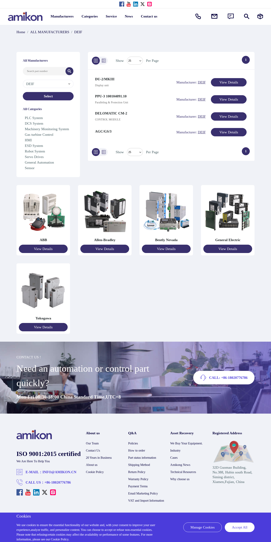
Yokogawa (43, 318)
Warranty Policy (138, 479)
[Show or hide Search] (246, 16)
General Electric (227, 240)
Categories (90, 16)
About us (91, 464)
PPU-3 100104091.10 (111, 96)
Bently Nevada (166, 240)
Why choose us (179, 479)
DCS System (34, 123)
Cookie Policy (95, 472)
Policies (133, 443)
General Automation (39, 162)
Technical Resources (183, 472)
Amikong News (180, 464)
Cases (174, 457)
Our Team (92, 443)
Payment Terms (138, 486)
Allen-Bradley (104, 240)
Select (48, 96)
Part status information (142, 457)
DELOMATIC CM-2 (111, 113)
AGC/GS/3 (103, 131)
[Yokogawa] (43, 313)
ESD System (34, 146)
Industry (175, 450)
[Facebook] (121, 4)
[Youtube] (128, 4)
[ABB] (43, 235)
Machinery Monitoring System (47, 129)
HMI (28, 140)
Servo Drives (34, 157)
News (129, 16)
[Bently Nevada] (166, 235)
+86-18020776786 (57, 482)
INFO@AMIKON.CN (59, 472)
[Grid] (104, 61)
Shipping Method (139, 464)
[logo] (34, 438)
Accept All (239, 527)
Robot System (35, 151)
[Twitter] (142, 4)
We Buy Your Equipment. (186, 443)
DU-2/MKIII (104, 79)
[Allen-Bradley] (104, 235)
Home (20, 32)
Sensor (30, 168)
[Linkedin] (135, 4)
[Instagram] (149, 4)
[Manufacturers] (260, 16)
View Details (228, 82)
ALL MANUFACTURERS (49, 32)
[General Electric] (227, 235)
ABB (43, 240)
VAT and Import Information (146, 500)
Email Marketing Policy (143, 493)
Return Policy (136, 472)
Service (111, 16)
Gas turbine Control (39, 135)
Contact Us (93, 450)
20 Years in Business (99, 457)
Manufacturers (62, 16)
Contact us (149, 16)
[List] (96, 61)
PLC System (34, 118)
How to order (136, 450)
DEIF (78, 32)
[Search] (69, 71)
